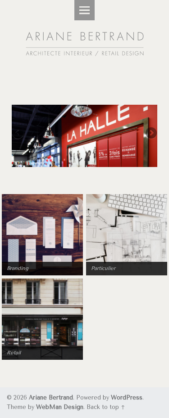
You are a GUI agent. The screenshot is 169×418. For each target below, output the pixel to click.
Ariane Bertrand (51, 397)
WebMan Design (59, 407)
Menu (84, 10)
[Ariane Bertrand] (84, 39)
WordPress (126, 397)
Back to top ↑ (106, 407)
